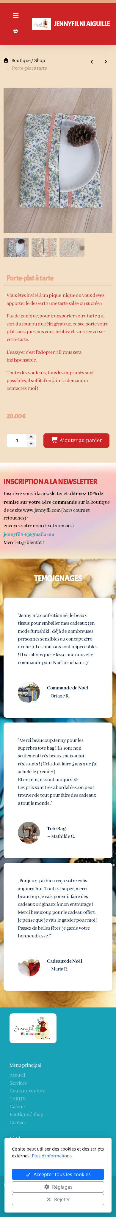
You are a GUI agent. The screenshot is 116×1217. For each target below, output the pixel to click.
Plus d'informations (52, 1156)
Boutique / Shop (28, 61)
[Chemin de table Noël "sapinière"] (92, 62)
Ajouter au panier (80, 440)
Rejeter (62, 1199)
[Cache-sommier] (105, 62)
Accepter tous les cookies (62, 1174)
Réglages (62, 1187)
